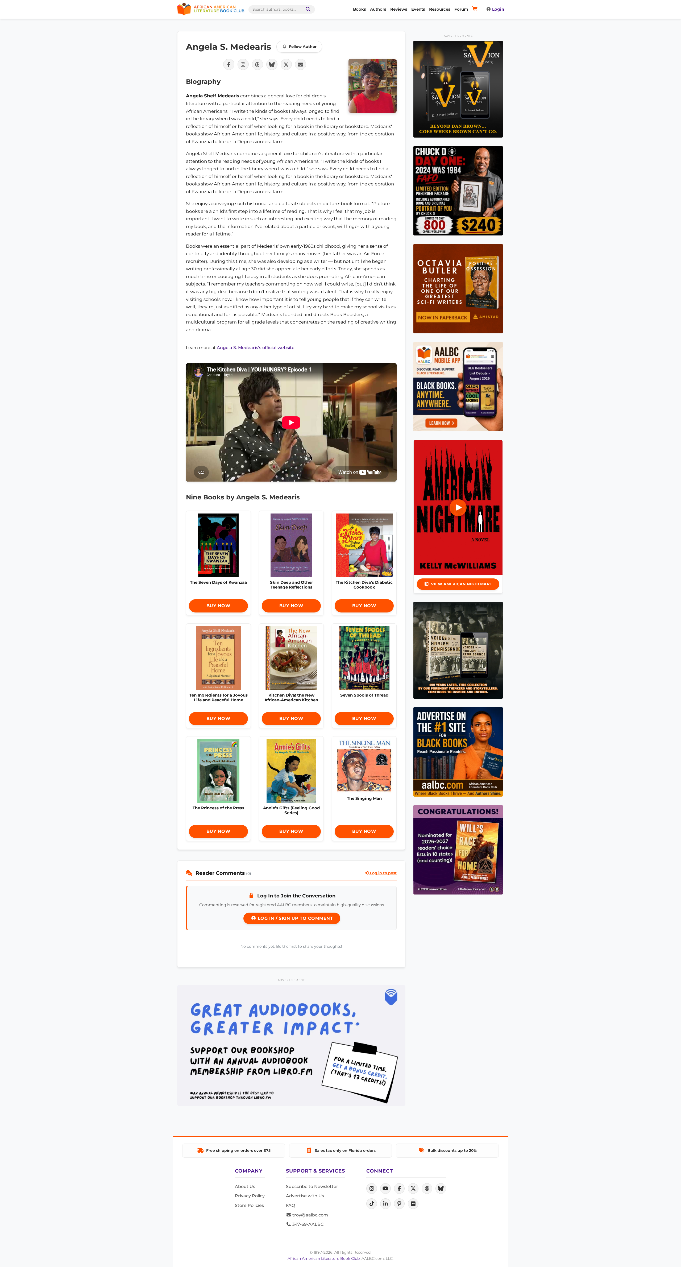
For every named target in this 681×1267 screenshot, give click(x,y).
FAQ (290, 1205)
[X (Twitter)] (413, 1188)
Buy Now (218, 605)
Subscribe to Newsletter (312, 1186)
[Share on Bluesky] (271, 64)
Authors (378, 9)
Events (418, 9)
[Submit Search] (307, 9)
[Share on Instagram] (243, 64)
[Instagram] (371, 1188)
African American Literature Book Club (324, 1258)
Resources (439, 9)
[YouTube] (385, 1188)
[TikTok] (371, 1203)
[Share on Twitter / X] (286, 64)
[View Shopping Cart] (475, 9)
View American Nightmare (461, 584)
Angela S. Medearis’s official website (255, 347)
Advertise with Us (305, 1195)
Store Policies (249, 1205)
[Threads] (427, 1188)
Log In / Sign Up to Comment (294, 918)
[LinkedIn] (385, 1203)
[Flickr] (413, 1203)
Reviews (398, 9)
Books (359, 9)
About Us (245, 1186)
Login (498, 9)
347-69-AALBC (307, 1224)
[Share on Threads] (257, 64)
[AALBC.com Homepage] (210, 9)
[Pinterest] (399, 1203)
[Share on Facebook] (228, 64)
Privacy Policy (250, 1195)
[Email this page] (300, 64)
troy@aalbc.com (309, 1215)
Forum (461, 9)
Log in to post (383, 873)
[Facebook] (399, 1188)
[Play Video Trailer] (458, 507)
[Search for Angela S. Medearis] (372, 86)
